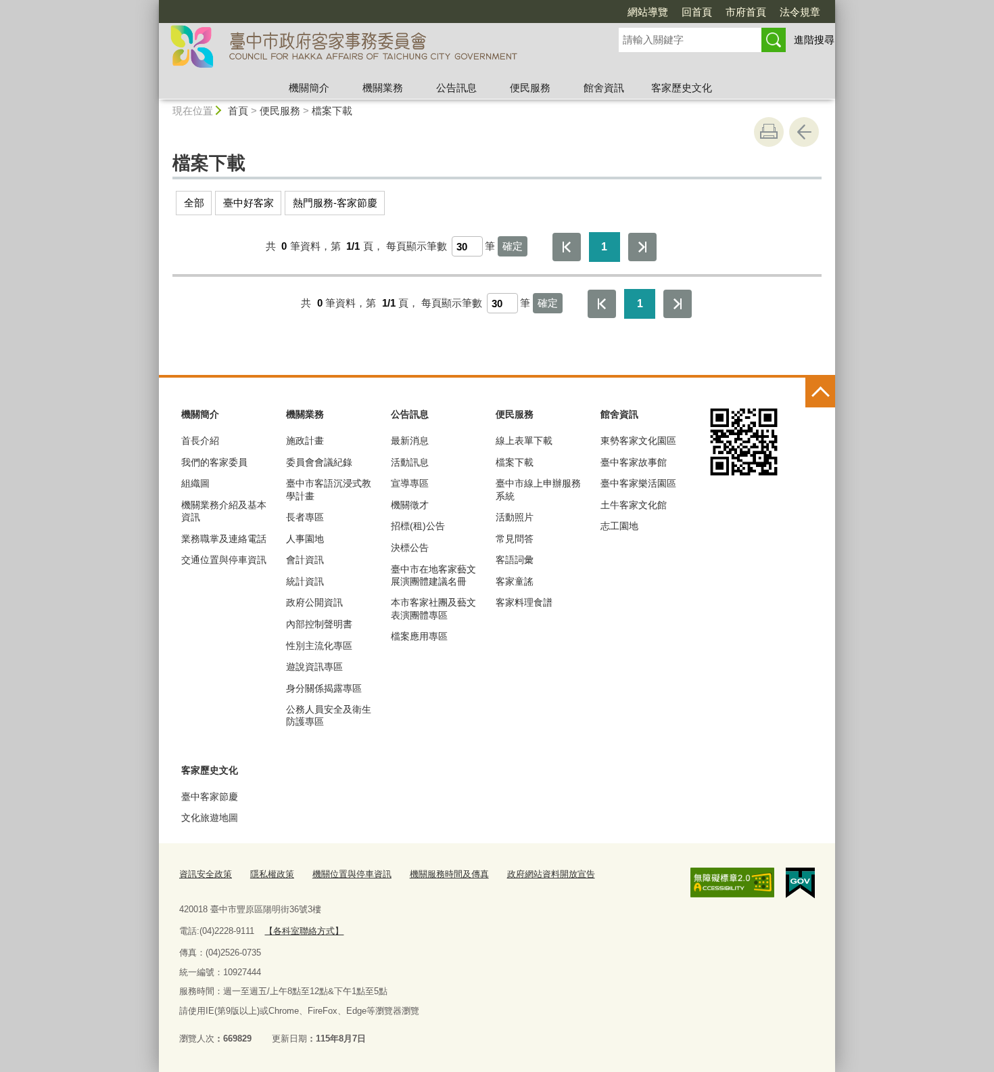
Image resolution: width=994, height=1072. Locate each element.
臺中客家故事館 (633, 462)
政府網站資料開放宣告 (551, 874)
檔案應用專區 (419, 636)
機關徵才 (410, 504)
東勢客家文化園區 (638, 440)
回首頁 (697, 12)
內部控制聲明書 (319, 624)
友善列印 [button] (769, 132)
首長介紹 (200, 440)
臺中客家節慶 (209, 796)
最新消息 (410, 440)
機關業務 (382, 87)
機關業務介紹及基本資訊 (223, 510)
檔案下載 (332, 110)
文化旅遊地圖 (209, 817)
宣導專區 (410, 483)
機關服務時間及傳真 (449, 874)
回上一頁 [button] (804, 132)
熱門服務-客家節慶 (335, 202)
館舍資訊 (604, 87)
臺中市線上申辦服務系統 (538, 489)
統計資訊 (305, 581)
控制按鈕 (820, 392)
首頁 (238, 110)
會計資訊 (305, 559)
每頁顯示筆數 (416, 246)
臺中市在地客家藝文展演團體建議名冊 (433, 575)
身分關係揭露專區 (324, 688)
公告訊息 (456, 87)
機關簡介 (309, 87)
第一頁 (566, 247)
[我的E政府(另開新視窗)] (800, 883)
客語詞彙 (515, 559)
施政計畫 (305, 440)
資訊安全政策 (205, 874)
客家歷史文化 (681, 87)
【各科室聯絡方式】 (304, 931)
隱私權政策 (272, 874)
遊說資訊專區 (314, 666)
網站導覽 (648, 12)
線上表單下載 (524, 440)
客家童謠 (515, 581)
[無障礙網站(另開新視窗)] (732, 882)
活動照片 (515, 517)
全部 (194, 202)
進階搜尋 (814, 39)
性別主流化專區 (319, 645)
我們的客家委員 (214, 462)
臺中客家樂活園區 (638, 483)
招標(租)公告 (418, 525)
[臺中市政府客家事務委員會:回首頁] (372, 49)
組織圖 (195, 483)
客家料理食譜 (524, 602)
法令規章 (800, 12)
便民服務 (530, 87)
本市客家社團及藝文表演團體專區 (433, 608)
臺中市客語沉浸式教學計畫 (328, 489)
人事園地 (305, 538)
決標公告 (410, 547)
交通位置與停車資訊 (223, 559)
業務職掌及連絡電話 (223, 538)
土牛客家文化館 (633, 504)
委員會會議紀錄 (319, 462)
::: (153, 6)
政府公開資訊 (314, 602)
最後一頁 (642, 247)
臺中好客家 (248, 202)
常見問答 (515, 538)
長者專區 (305, 517)
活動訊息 (410, 462)
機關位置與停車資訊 (352, 874)
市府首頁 (746, 12)
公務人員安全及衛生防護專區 (328, 715)
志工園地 (619, 525)
